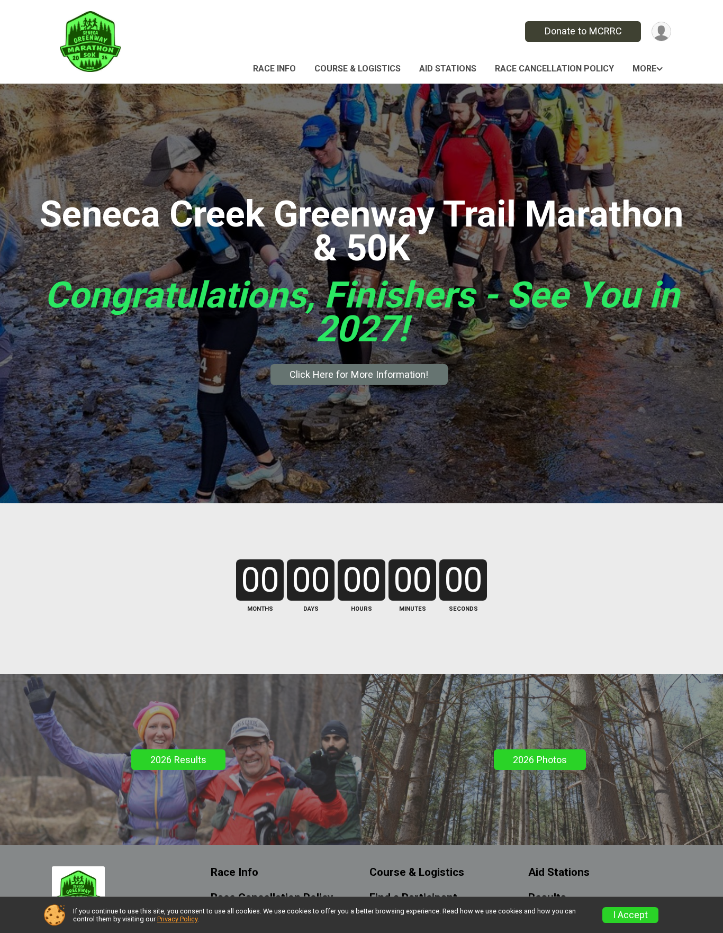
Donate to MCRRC (583, 31)
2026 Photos (540, 759)
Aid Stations (447, 69)
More (644, 69)
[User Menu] (661, 31)
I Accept (630, 915)
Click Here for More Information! (359, 374)
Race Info (274, 69)
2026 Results (178, 759)
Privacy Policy (177, 919)
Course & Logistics (357, 69)
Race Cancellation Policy (554, 69)
